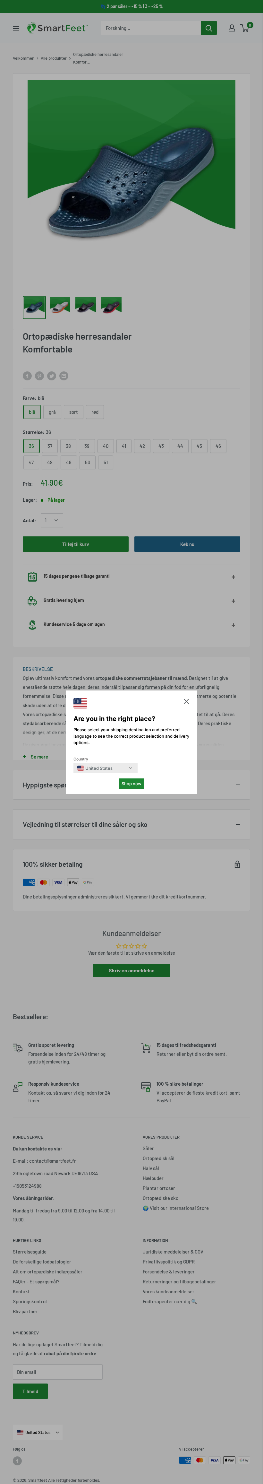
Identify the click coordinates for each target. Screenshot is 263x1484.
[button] (186, 702)
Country (80, 759)
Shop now (131, 783)
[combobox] (95, 768)
